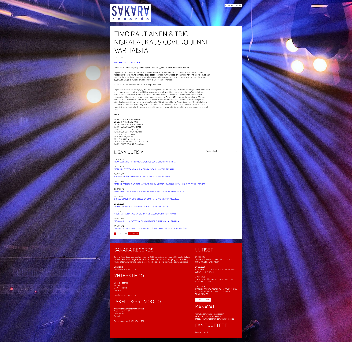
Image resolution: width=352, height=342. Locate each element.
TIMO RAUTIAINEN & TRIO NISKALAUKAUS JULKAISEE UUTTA (141, 206)
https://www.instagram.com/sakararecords (214, 319)
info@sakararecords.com (125, 269)
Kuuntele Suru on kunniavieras (127, 62)
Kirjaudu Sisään (233, 6)
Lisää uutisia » (203, 300)
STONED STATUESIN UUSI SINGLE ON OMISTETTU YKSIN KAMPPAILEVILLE (146, 199)
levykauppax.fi (201, 332)
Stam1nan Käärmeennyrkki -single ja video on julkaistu (142, 177)
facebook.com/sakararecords (208, 316)
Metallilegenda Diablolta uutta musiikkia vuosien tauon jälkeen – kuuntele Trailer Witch (160, 184)
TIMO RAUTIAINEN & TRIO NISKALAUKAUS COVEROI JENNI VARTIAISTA (160, 42)
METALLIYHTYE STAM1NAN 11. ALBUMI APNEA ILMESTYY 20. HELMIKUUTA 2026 (149, 192)
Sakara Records (130, 13)
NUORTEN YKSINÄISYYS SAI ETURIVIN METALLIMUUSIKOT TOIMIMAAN (145, 214)
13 (126, 234)
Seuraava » (134, 234)
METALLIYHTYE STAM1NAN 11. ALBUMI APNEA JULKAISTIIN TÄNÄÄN (144, 169)
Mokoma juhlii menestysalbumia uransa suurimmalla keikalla (146, 221)
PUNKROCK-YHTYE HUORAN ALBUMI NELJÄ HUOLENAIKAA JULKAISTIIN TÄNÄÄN (150, 229)
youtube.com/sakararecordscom (209, 314)
